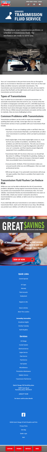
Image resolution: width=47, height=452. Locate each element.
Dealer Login (23, 433)
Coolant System (23, 345)
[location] (34, 4)
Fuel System (23, 364)
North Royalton (23, 330)
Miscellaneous (23, 367)
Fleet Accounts (23, 292)
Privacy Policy (23, 426)
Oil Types (23, 285)
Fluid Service (23, 360)
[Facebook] (23, 414)
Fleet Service (23, 356)
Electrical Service (23, 349)
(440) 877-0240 (23, 394)
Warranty (23, 288)
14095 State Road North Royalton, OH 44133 (23, 389)
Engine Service (23, 352)
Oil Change (23, 341)
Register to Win (23, 302)
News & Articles (23, 308)
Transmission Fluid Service (23, 379)
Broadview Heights (23, 322)
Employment (23, 296)
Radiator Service (23, 375)
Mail (23, 437)
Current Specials (23, 279)
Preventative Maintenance (23, 371)
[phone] (28, 4)
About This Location (23, 312)
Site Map (23, 430)
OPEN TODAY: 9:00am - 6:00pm (34, 1)
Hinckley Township (23, 326)
